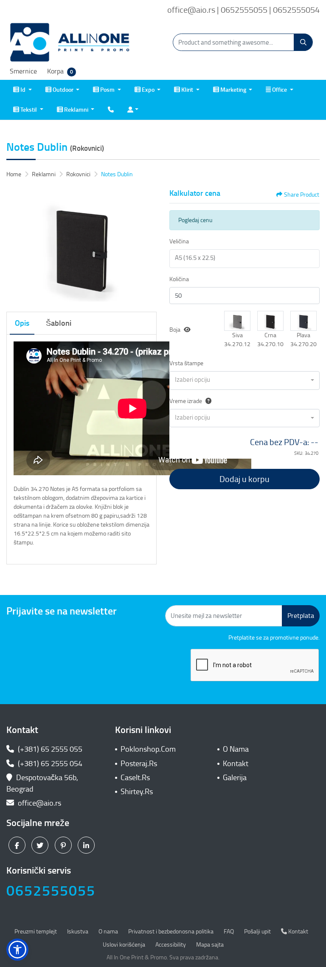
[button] (237, 321)
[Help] (206, 401)
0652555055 (51, 890)
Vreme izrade (185, 401)
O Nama (236, 749)
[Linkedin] (87, 845)
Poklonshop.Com (148, 749)
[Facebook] (18, 845)
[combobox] (244, 380)
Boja (174, 329)
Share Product (301, 194)
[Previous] (14, 245)
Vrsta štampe (186, 363)
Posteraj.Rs (139, 763)
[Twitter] (41, 845)
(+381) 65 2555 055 (49, 749)
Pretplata (300, 616)
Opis (22, 323)
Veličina (179, 241)
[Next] (148, 245)
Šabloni (58, 323)
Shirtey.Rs (137, 791)
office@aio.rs (38, 803)
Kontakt (235, 763)
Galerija (235, 777)
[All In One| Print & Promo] (70, 42)
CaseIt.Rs (135, 777)
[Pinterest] (64, 845)
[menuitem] (22, 90)
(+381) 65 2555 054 (49, 763)
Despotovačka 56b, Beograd (42, 783)
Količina (179, 279)
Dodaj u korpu (244, 479)
